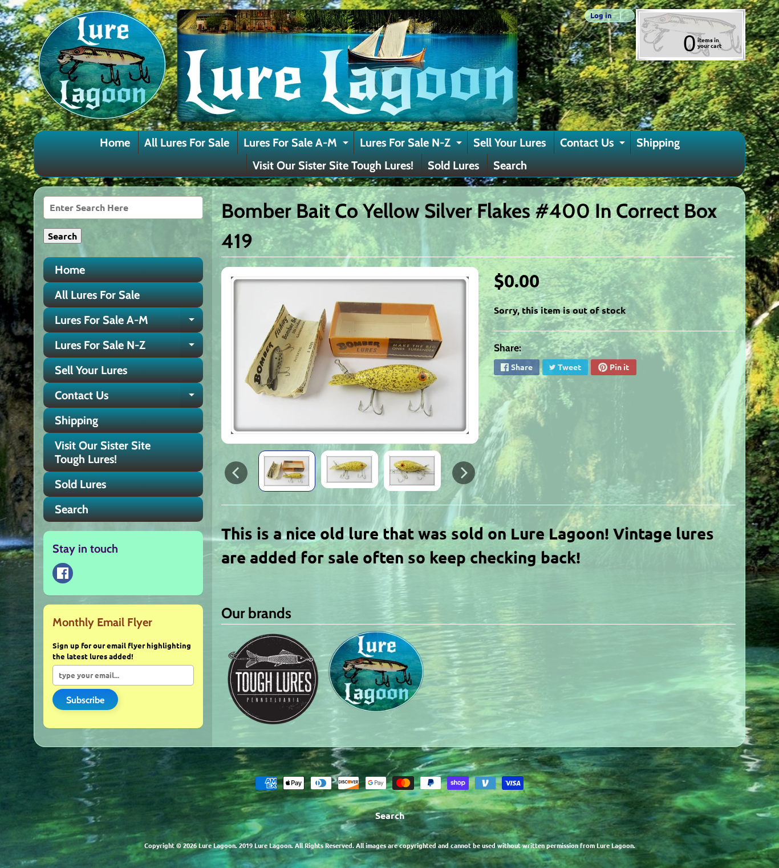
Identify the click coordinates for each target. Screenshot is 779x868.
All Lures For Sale (186, 142)
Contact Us (594, 145)
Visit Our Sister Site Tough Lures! (333, 165)
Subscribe (85, 700)
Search (510, 165)
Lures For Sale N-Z (412, 145)
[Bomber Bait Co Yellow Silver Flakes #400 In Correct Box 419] (286, 471)
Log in (601, 15)
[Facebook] (62, 573)
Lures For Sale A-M (297, 145)
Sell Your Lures (509, 142)
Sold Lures (453, 165)
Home (115, 142)
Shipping (658, 142)
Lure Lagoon (217, 845)
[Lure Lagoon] (276, 65)
